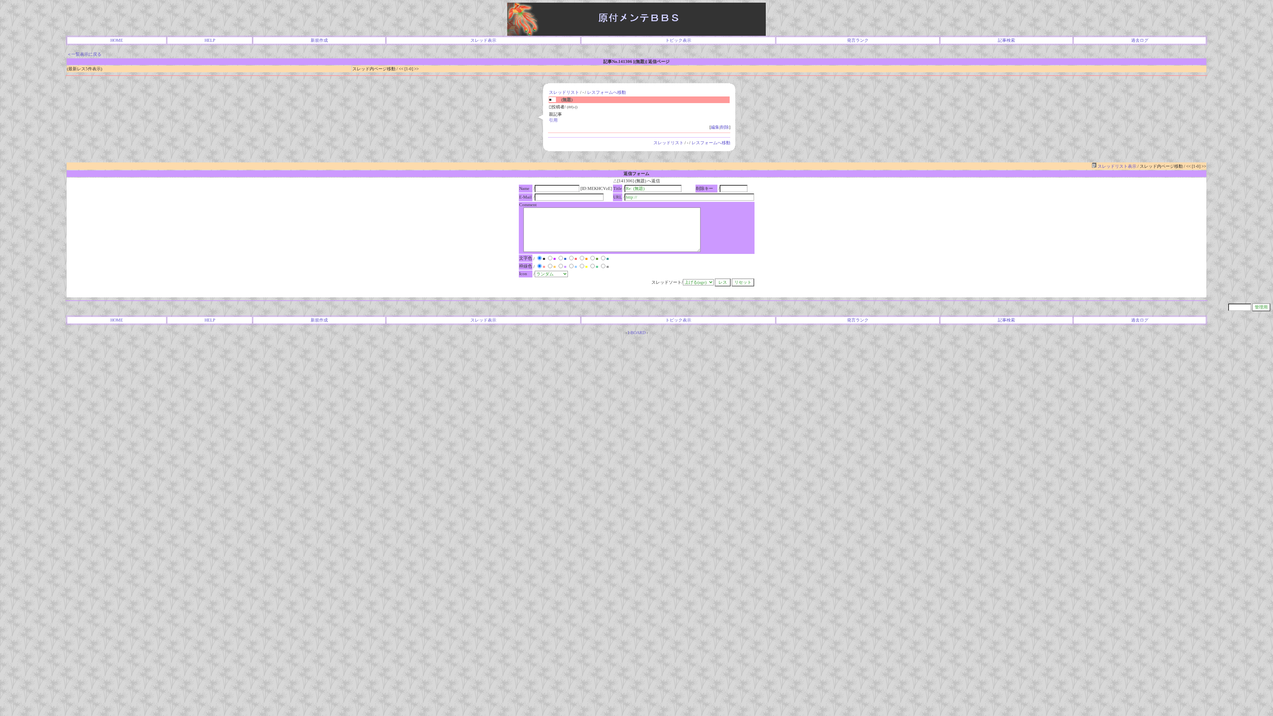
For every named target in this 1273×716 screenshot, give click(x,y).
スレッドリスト (564, 92)
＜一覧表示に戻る (84, 54)
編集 (715, 127)
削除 (724, 127)
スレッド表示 (483, 40)
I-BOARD (636, 332)
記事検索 (1006, 40)
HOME (116, 40)
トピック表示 (678, 40)
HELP (210, 40)
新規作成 (319, 40)
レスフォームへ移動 (606, 92)
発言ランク (858, 40)
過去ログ (1139, 40)
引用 (553, 120)
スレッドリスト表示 (1116, 166)
